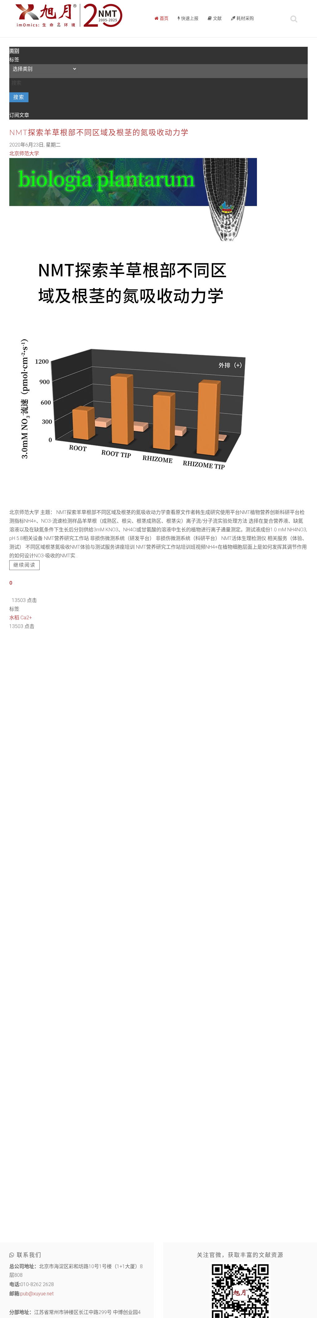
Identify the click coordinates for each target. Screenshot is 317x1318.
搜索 (18, 97)
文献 (217, 18)
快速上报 (189, 18)
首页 (163, 18)
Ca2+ (26, 618)
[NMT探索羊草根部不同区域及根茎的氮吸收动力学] (133, 333)
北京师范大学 (24, 153)
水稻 (14, 618)
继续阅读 (24, 565)
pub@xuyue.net (37, 1294)
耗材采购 (244, 18)
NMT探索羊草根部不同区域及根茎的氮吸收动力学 (99, 133)
